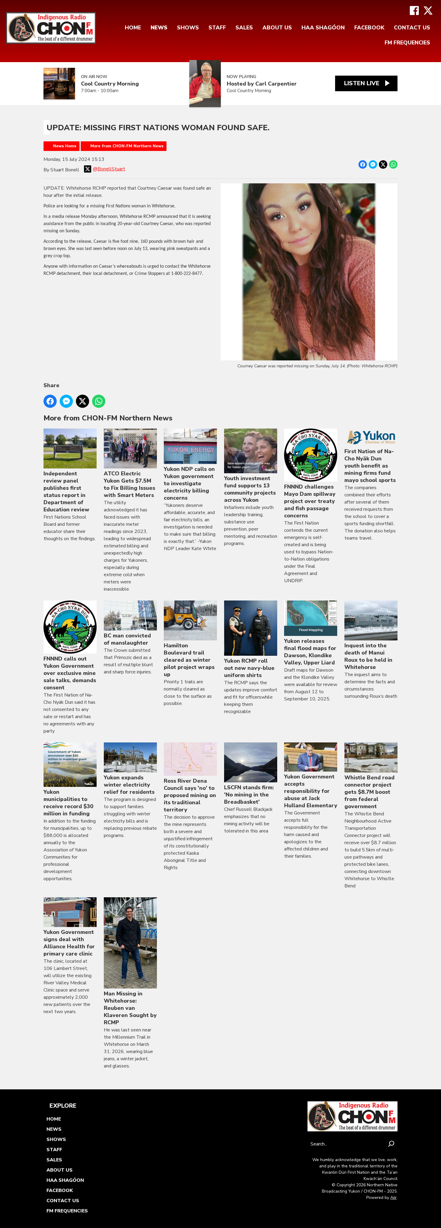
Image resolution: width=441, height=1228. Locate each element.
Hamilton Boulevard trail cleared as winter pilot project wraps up (189, 660)
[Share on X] (383, 164)
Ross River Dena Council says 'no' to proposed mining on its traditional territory (190, 795)
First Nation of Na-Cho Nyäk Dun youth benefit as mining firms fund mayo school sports (370, 465)
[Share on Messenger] (373, 164)
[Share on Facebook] (362, 164)
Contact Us (412, 27)
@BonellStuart (109, 169)
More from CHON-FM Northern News (127, 146)
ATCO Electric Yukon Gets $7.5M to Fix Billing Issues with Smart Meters (129, 484)
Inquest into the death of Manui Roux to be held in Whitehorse (368, 656)
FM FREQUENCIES (407, 42)
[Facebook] (414, 10)
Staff (217, 27)
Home (133, 27)
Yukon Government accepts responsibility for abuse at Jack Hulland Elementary (310, 791)
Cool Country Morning (110, 84)
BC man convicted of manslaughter (127, 639)
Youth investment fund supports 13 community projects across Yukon (250, 489)
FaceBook (369, 27)
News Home (64, 146)
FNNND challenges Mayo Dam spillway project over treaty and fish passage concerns (309, 501)
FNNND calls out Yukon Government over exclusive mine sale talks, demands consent (70, 673)
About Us (277, 27)
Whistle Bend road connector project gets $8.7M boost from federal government (369, 792)
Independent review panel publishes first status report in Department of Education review (66, 491)
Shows (188, 27)
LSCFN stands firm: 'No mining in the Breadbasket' (249, 794)
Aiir (393, 1197)
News (159, 27)
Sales (244, 27)
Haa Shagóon (323, 27)
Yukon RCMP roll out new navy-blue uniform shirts (249, 668)
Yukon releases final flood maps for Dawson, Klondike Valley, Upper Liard (310, 651)
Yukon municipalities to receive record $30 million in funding (68, 802)
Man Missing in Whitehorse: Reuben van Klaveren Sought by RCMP (130, 1008)
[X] (428, 10)
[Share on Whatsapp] (393, 164)
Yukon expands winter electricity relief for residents (129, 785)
